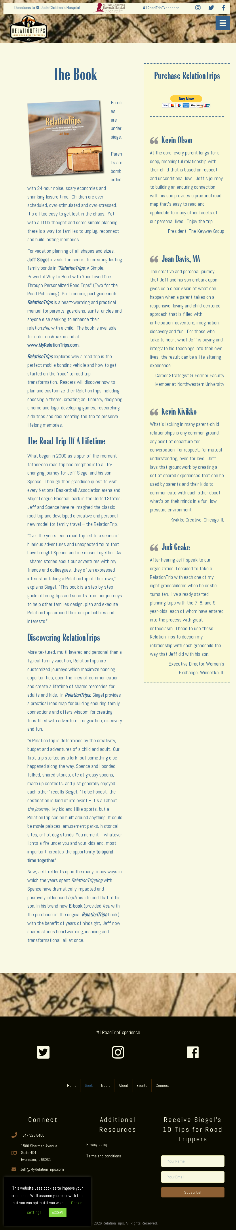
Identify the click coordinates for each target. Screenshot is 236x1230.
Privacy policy (97, 1144)
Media (106, 1085)
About (123, 1085)
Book (89, 1085)
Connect (162, 1085)
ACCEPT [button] (57, 1212)
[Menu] (223, 23)
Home (72, 1085)
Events (141, 1085)
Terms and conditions (103, 1156)
